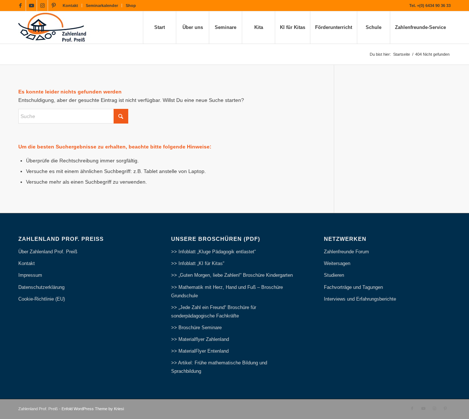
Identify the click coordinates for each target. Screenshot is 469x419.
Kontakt (70, 5)
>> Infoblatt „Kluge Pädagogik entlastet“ (213, 251)
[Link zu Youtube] (31, 5)
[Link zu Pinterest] (53, 5)
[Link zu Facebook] (20, 5)
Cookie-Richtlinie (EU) (41, 299)
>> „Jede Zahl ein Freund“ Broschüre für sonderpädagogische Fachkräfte (213, 312)
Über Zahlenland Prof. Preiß (47, 251)
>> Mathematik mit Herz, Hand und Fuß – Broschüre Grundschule (227, 291)
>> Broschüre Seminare (196, 327)
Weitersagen (337, 263)
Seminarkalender (102, 5)
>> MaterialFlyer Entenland (200, 351)
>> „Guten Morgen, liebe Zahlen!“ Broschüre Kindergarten (232, 275)
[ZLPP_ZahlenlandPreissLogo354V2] (54, 27)
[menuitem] (70, 5)
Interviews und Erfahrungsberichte (360, 299)
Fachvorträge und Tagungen (353, 287)
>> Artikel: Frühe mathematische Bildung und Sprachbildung (219, 367)
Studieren (334, 275)
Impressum (30, 275)
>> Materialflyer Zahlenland (200, 339)
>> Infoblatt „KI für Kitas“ (197, 263)
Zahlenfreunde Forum (346, 251)
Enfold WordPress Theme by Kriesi (93, 409)
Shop (131, 5)
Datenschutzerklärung (41, 287)
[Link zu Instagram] (42, 5)
